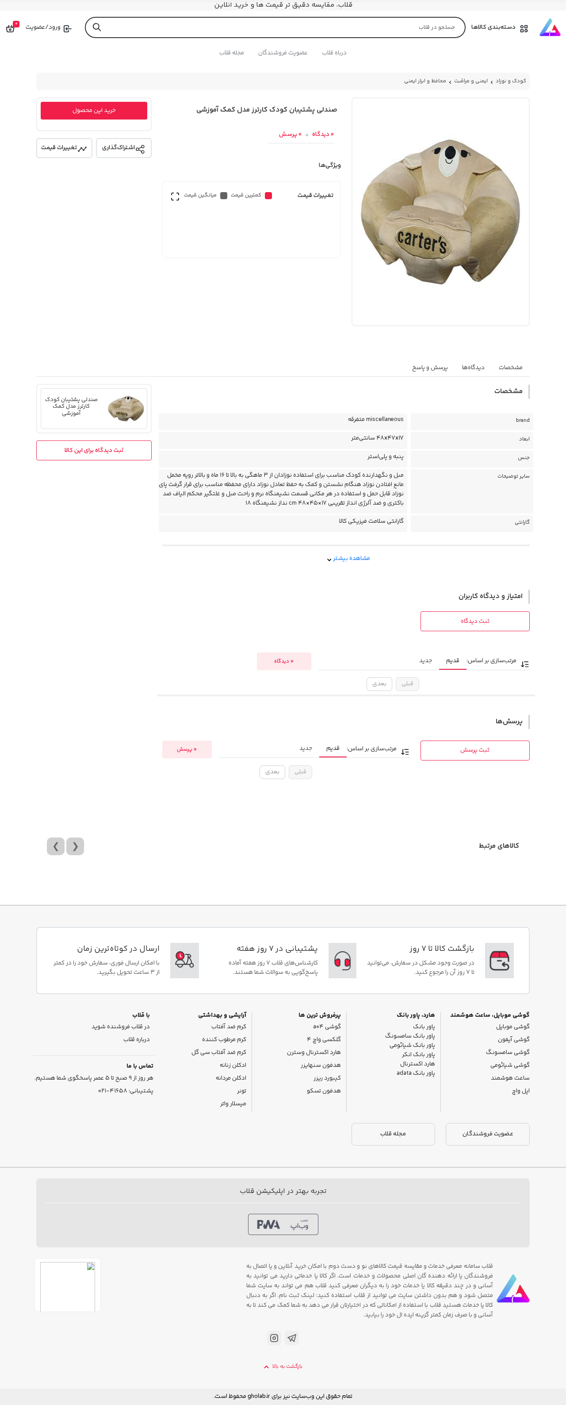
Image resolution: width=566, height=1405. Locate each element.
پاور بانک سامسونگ (410, 1036)
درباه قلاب (334, 53)
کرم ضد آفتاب (228, 1027)
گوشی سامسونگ (508, 1053)
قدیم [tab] (452, 661)
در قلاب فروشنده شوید (121, 1027)
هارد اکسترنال (417, 1064)
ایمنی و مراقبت (471, 81)
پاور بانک (424, 1027)
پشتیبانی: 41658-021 (125, 1091)
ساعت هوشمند (510, 1078)
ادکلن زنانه (233, 1065)
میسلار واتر (233, 1104)
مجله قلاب (231, 53)
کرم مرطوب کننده (224, 1040)
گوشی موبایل (513, 1027)
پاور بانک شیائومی (412, 1045)
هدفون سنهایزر (321, 1065)
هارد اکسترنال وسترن (314, 1053)
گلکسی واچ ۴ (324, 1040)
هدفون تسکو (324, 1091)
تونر (241, 1091)
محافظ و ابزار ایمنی (425, 81)
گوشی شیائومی (510, 1065)
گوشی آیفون (514, 1040)
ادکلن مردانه (231, 1078)
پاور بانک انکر (418, 1055)
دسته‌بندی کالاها (493, 27)
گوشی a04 (327, 1027)
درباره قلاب (136, 1040)
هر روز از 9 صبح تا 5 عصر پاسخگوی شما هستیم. (93, 1078)
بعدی (379, 684)
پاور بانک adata (416, 1073)
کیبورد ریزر (327, 1078)
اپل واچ (521, 1091)
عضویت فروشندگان (283, 53)
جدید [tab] (425, 661)
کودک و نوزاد (511, 81)
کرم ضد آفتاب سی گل (218, 1053)
